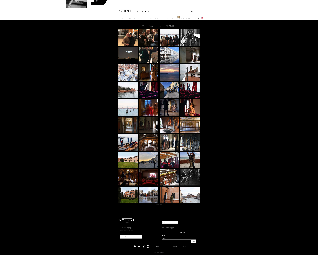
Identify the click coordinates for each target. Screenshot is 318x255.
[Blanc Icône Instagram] (148, 246)
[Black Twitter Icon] (143, 12)
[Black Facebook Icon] (140, 12)
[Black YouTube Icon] (145, 12)
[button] (192, 11)
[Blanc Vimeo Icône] (135, 246)
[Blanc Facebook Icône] (143, 246)
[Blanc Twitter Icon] (139, 246)
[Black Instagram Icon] (137, 12)
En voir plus (159, 204)
